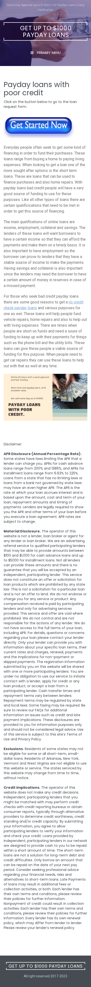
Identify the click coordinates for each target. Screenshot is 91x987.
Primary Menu (48, 52)
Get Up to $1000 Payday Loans (46, 31)
